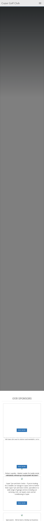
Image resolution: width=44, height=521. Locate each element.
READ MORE (22, 430)
